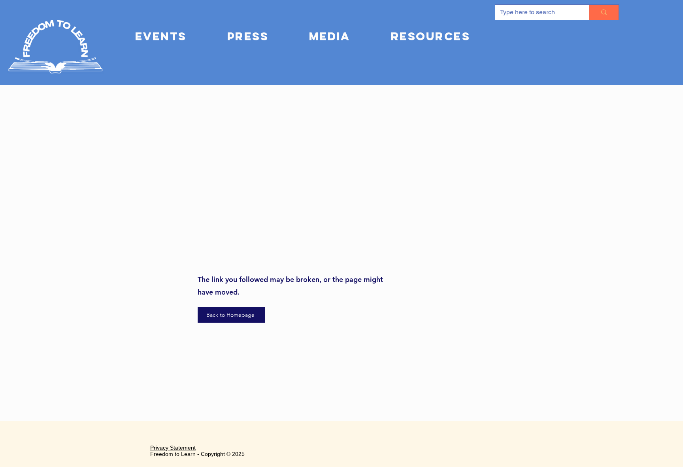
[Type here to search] (604, 12)
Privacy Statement (173, 447)
